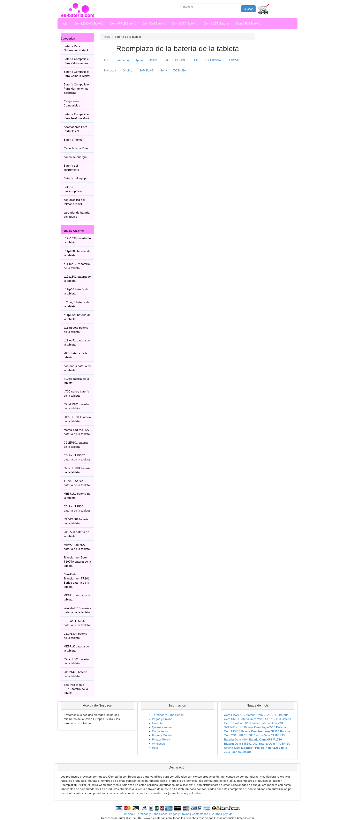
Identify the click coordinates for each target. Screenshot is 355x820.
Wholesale (159, 743)
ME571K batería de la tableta (76, 648)
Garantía (158, 723)
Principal (128, 813)
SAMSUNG (146, 70)
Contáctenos (160, 731)
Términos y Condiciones (167, 714)
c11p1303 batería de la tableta (77, 253)
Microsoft (110, 70)
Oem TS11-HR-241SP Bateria (243, 735)
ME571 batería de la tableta (77, 597)
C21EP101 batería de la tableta (76, 444)
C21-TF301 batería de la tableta (76, 661)
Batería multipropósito (73, 189)
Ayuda (228, 813)
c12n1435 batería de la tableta (77, 240)
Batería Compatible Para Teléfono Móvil (76, 116)
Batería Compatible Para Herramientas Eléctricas (76, 88)
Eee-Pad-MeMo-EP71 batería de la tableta (76, 689)
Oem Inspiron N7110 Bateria (270, 731)
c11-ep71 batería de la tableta (77, 342)
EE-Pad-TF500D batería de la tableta (77, 623)
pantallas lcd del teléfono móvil (74, 202)
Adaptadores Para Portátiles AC (75, 129)
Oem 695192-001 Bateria (251, 743)
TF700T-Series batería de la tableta (77, 483)
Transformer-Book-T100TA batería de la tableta (77, 561)
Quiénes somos (162, 727)
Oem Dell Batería (154, 23)
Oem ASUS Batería (247, 23)
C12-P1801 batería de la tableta (76, 521)
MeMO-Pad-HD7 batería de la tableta (77, 546)
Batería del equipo (76, 178)
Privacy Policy (161, 739)
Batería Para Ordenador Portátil (76, 48)
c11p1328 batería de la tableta (77, 317)
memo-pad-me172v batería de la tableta (77, 432)
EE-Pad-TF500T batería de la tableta (77, 457)
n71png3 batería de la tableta (76, 304)
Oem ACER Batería (216, 23)
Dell (166, 60)
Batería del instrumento (71, 167)
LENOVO (233, 60)
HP (196, 60)
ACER (108, 60)
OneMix (128, 70)
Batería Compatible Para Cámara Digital (77, 73)
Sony (163, 70)
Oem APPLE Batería (123, 23)
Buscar (248, 9)
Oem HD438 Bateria (237, 731)
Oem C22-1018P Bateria (272, 714)
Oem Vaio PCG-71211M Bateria (270, 719)
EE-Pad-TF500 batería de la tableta (77, 508)
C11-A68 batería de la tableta (76, 534)
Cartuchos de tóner (76, 148)
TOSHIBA (179, 70)
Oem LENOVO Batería (88, 23)
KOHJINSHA (213, 60)
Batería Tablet (73, 139)
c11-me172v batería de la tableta (77, 266)
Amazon (123, 60)
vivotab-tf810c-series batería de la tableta (77, 610)
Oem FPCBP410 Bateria (240, 714)
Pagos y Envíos (162, 719)
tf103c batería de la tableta (76, 380)
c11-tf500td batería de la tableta (76, 329)
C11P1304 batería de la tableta (75, 635)
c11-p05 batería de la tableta (76, 291)
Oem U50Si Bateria (236, 719)
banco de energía (75, 157)
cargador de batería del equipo (77, 214)
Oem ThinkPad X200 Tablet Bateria (247, 723)
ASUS (153, 60)
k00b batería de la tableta (75, 355)
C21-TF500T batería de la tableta (77, 470)
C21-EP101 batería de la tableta (76, 406)
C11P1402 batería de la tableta (75, 674)
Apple (139, 60)
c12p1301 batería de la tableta (77, 278)
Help (155, 747)
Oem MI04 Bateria (246, 739)
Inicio (64, 23)
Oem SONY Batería (184, 23)
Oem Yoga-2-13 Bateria (270, 727)
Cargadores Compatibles (72, 103)
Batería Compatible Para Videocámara (76, 61)
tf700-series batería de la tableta (76, 393)
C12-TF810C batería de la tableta (77, 419)
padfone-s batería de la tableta (77, 368)
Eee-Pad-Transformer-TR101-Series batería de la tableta (77, 580)
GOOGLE (181, 60)
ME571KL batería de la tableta (77, 495)
